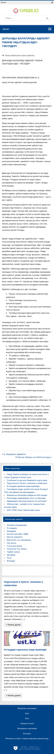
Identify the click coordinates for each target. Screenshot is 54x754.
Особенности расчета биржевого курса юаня (27, 480)
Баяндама (11, 531)
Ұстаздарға (12, 528)
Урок (27, 713)
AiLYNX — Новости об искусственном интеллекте (29, 748)
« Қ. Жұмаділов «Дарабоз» (14, 454)
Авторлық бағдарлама (17, 525)
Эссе (9, 558)
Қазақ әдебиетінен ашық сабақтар (19, 55)
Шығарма (11, 555)
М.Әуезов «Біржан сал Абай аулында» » (33, 457)
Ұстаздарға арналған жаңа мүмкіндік (23, 486)
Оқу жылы (11, 543)
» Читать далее (13, 625)
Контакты (27, 734)
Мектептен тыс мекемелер (19, 540)
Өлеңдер (11, 561)
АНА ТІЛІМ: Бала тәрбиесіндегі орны (23, 510)
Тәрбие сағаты (13, 552)
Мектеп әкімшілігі (14, 537)
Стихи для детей (14, 546)
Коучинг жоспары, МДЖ (17, 534)
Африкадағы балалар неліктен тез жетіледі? (27, 501)
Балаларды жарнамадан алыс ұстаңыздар (26, 498)
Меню (3, 2)
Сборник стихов (27, 723)
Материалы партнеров (27, 728)
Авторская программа (27, 708)
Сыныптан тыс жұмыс (17, 549)
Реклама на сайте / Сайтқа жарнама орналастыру (27, 739)
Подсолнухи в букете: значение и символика (27, 483)
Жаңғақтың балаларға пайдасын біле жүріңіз (27, 495)
